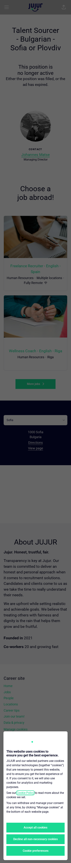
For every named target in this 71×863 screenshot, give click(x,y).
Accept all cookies (35, 827)
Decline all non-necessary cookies (35, 839)
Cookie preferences (35, 850)
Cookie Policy (25, 793)
